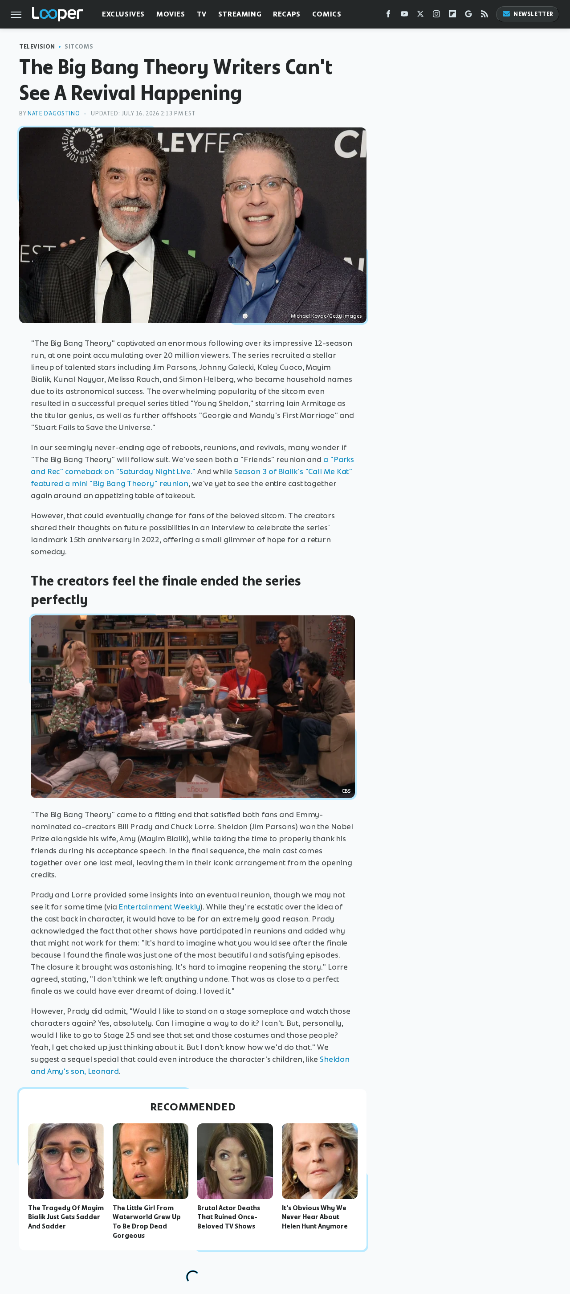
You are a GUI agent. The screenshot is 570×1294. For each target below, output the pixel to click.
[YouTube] (404, 16)
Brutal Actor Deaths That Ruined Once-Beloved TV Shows (228, 1217)
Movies (170, 14)
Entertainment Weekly (159, 906)
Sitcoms (79, 46)
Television (37, 46)
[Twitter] (420, 16)
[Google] (468, 16)
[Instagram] (436, 16)
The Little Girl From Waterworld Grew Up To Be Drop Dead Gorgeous (147, 1222)
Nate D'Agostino (54, 113)
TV (202, 14)
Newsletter (533, 14)
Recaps (287, 14)
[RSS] (484, 16)
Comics (327, 14)
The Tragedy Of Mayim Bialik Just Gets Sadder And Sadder (66, 1217)
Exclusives (123, 14)
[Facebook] (388, 16)
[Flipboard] (452, 16)
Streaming (239, 14)
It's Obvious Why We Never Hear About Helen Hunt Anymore (315, 1217)
